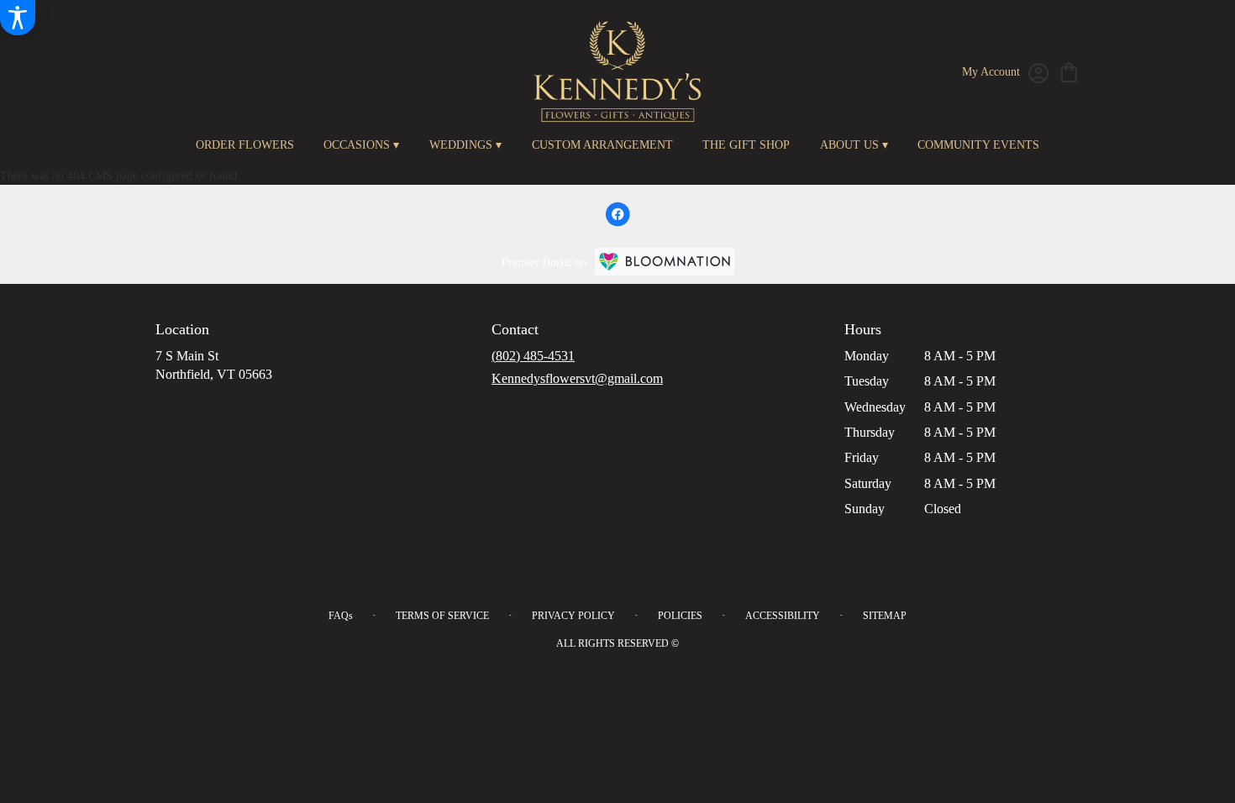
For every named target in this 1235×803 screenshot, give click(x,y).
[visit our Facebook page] (617, 214)
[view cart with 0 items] (1069, 70)
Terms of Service (442, 616)
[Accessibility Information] (17, 17)
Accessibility (782, 616)
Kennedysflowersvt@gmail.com (577, 378)
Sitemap (885, 616)
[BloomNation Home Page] (664, 262)
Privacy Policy (573, 616)
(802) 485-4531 (533, 356)
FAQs (340, 616)
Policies (680, 616)
